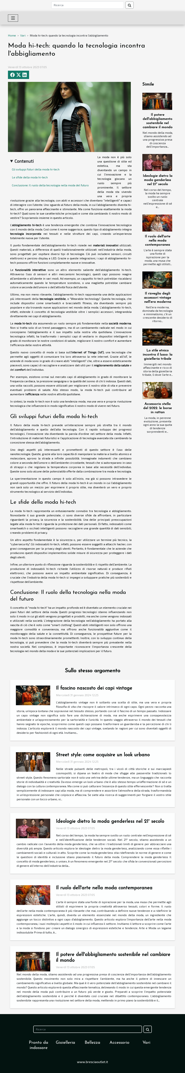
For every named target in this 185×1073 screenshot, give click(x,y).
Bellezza (92, 1042)
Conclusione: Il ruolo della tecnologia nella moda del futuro (50, 185)
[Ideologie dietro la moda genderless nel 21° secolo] (157, 162)
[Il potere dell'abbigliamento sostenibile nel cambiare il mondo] (157, 101)
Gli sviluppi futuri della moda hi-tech (35, 169)
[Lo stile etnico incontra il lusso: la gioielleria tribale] (157, 337)
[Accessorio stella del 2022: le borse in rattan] (157, 390)
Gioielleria (65, 1042)
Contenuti (24, 161)
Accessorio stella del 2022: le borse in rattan (157, 408)
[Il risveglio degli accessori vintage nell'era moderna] (157, 279)
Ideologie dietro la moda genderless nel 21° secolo (157, 180)
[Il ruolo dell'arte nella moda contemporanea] (157, 223)
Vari (22, 35)
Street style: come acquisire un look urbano (103, 755)
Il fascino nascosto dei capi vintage (94, 688)
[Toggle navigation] (13, 18)
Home (12, 35)
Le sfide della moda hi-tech (30, 177)
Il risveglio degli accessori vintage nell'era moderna (157, 298)
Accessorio (119, 1042)
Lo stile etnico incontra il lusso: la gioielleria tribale (157, 355)
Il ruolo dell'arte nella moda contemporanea (157, 241)
